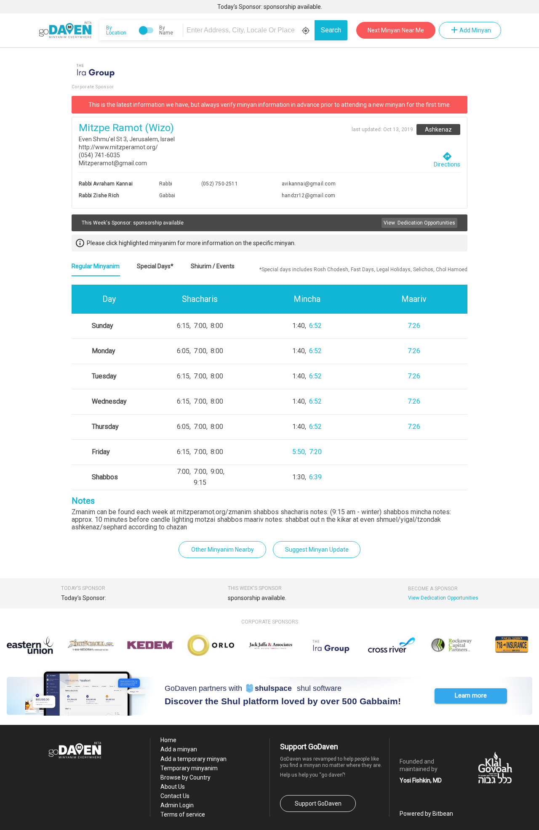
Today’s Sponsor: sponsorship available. (269, 7)
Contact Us (174, 796)
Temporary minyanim (189, 768)
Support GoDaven (318, 803)
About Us (172, 786)
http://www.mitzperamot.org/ (118, 147)
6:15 (183, 326)
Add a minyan (178, 749)
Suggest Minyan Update (317, 549)
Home (168, 740)
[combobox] (250, 30)
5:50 (298, 452)
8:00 (217, 326)
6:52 (315, 326)
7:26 (414, 326)
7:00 (200, 326)
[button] (471, 695)
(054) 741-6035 (99, 155)
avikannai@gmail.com (309, 184)
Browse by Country (185, 777)
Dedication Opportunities (419, 223)
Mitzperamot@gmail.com (113, 163)
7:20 (315, 452)
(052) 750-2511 (219, 184)
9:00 (217, 472)
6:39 (315, 477)
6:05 (183, 351)
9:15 (200, 482)
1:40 (298, 326)
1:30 (298, 477)
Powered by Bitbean (426, 814)
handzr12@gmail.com (309, 195)
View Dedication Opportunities (443, 597)
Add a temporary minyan (193, 759)
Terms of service (182, 814)
